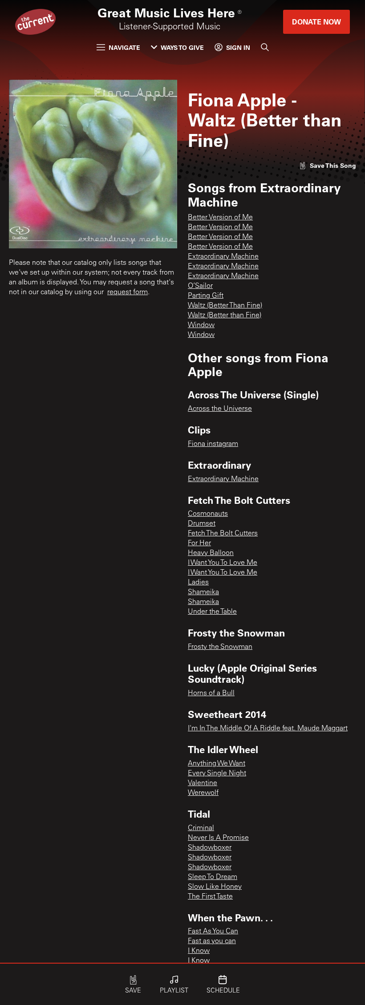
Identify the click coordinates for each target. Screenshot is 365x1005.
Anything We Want (216, 763)
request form (127, 292)
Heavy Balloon (211, 553)
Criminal (201, 828)
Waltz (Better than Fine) (224, 315)
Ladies (198, 582)
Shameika (203, 592)
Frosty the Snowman (220, 647)
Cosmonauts (208, 514)
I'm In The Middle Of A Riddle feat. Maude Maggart (268, 728)
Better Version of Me (220, 217)
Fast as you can (212, 941)
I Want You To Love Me (222, 563)
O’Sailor (200, 286)
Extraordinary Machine (223, 256)
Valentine (202, 783)
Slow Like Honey (215, 887)
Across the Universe (220, 409)
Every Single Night (217, 773)
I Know (199, 951)
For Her (199, 543)
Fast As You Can (213, 931)
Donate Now (316, 21)
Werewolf (203, 793)
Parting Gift (205, 296)
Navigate (124, 47)
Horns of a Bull (211, 693)
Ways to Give (182, 47)
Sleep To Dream (212, 877)
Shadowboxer (209, 847)
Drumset (201, 523)
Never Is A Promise (218, 838)
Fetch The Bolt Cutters (223, 533)
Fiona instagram (213, 444)
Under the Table (212, 612)
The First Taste (210, 896)
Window (201, 325)
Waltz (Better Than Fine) (225, 305)
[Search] (264, 47)
